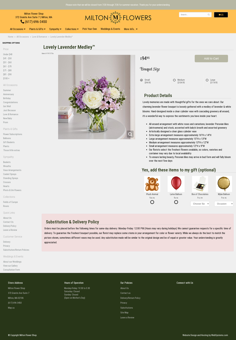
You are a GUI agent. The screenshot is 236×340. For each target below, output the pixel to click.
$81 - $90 (7, 74)
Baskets (7, 162)
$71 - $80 (7, 70)
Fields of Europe (10, 202)
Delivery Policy (9, 226)
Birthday (7, 98)
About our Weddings (12, 261)
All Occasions (16, 29)
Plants (6, 146)
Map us (11, 307)
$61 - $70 (7, 66)
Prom (5, 122)
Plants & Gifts (36, 29)
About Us (7, 218)
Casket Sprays (9, 174)
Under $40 (7, 54)
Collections (70, 29)
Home (10, 36)
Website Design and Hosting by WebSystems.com (205, 335)
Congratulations (10, 102)
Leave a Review (10, 230)
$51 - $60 (7, 62)
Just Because (9, 110)
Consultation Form (11, 269)
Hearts (6, 186)
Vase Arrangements (12, 170)
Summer (7, 90)
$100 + (6, 78)
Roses (6, 206)
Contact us (125, 293)
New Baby (7, 118)
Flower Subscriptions (12, 134)
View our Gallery (10, 265)
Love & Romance (39, 36)
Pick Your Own (89, 28)
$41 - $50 (7, 58)
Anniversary (8, 94)
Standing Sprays (10, 178)
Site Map (124, 312)
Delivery (6, 242)
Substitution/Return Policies (16, 250)
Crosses (7, 182)
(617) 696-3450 (35, 22)
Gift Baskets (9, 142)
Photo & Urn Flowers (12, 190)
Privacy (6, 246)
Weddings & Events (110, 28)
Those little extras (11, 150)
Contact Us (8, 222)
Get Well (7, 106)
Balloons (7, 138)
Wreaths (7, 166)
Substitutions (126, 307)
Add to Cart (211, 58)
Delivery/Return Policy (130, 298)
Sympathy (54, 29)
